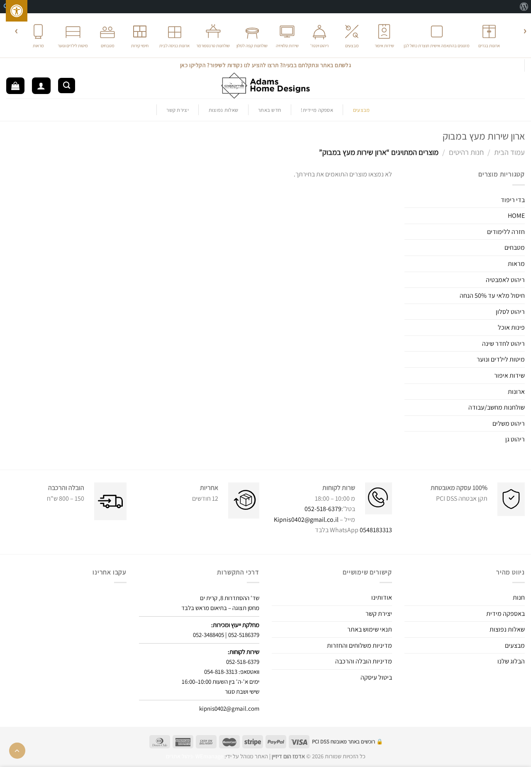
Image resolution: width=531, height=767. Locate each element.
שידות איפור (509, 375)
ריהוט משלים (508, 423)
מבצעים (515, 645)
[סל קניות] (15, 85)
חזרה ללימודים (506, 231)
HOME (516, 215)
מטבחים (514, 247)
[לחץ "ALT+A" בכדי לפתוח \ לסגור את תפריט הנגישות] (16, 11)
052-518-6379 (322, 508)
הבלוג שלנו (511, 661)
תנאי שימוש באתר (369, 629)
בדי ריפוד (513, 199)
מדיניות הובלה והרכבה (363, 661)
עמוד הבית (509, 152)
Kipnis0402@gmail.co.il (306, 519)
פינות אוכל (511, 327)
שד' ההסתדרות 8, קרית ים (229, 598)
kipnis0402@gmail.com (229, 708)
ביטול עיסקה (376, 677)
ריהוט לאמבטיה (505, 279)
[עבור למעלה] (17, 751)
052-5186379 (243, 635)
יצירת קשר (177, 109)
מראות (516, 263)
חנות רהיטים (466, 152)
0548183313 (376, 530)
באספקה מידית (505, 613)
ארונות (516, 391)
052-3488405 (208, 635)
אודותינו (381, 597)
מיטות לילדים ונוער (501, 359)
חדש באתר (269, 109)
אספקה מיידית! (317, 109)
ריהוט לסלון (510, 311)
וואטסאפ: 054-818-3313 (231, 671)
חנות (519, 597)
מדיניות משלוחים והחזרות (359, 645)
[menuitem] (523, 6)
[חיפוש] (66, 85)
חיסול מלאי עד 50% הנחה (492, 295)
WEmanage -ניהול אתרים (194, 756)
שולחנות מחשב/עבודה (496, 407)
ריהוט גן (515, 439)
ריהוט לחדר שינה (503, 343)
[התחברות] (41, 85)
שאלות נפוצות (223, 109)
